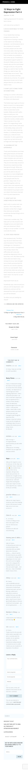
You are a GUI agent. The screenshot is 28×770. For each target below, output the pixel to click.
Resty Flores (10, 378)
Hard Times (15, 304)
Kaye (7, 458)
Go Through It (8, 726)
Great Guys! (14, 337)
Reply (19, 365)
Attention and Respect (11, 728)
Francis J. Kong (9, 2)
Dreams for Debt (14, 327)
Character (14, 347)
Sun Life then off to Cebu (12, 724)
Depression (9, 304)
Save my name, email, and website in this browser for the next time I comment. (13, 689)
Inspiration (20, 304)
